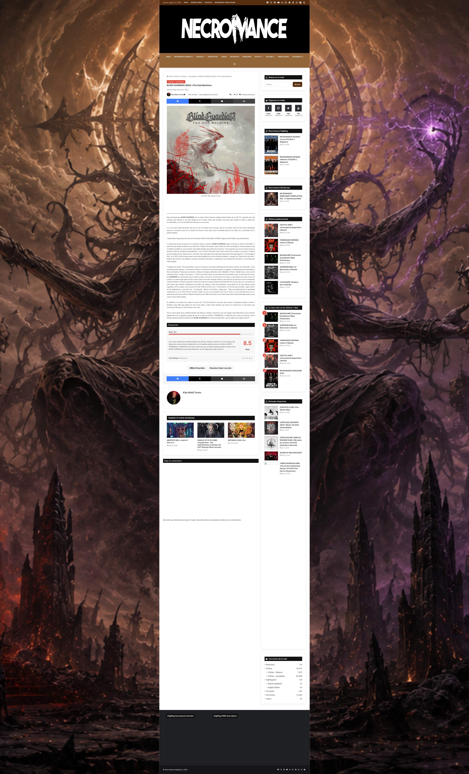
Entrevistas (270, 695)
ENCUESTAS (234, 57)
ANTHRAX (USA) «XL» (237, 440)
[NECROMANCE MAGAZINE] (234, 29)
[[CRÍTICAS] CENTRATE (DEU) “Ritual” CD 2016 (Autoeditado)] (271, 428)
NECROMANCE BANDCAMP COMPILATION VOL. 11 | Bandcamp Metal (291, 196)
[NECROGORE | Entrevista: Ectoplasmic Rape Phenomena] (271, 258)
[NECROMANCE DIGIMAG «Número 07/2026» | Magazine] (271, 165)
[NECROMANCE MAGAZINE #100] (271, 378)
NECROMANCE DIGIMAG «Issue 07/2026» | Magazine (290, 139)
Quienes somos (196, 2)
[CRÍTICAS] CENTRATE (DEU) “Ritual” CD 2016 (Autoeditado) (289, 424)
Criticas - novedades (189, 76)
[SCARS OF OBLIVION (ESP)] (271, 455)
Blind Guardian (198, 368)
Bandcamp (270, 665)
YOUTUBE (269, 57)
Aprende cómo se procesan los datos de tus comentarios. (219, 520)
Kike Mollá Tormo (177, 94)
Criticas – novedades (276, 676)
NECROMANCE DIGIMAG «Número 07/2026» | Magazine (290, 159)
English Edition (274, 687)
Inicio (186, 2)
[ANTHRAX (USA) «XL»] (241, 430)
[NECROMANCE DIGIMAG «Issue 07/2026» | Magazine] (271, 145)
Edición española (275, 684)
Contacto (208, 2)
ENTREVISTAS (213, 57)
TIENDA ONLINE (283, 57)
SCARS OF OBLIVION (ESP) (291, 453)
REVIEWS (199, 57)
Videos (268, 699)
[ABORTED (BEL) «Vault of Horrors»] (180, 430)
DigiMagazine (271, 680)
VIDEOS (224, 57)
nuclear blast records (221, 368)
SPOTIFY (258, 57)
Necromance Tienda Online (225, 2)
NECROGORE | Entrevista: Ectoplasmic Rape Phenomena (290, 257)
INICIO (168, 57)
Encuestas (270, 691)
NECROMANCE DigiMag (183, 57)
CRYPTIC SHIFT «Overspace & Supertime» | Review (290, 227)
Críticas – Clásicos (275, 672)
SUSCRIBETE (296, 57)
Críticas (177, 76)
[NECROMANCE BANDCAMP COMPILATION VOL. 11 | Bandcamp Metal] (271, 199)
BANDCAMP (247, 57)
